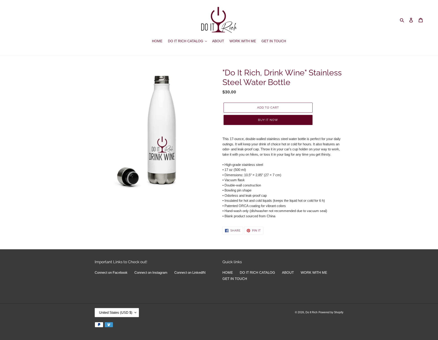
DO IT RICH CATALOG (257, 272)
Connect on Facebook (111, 272)
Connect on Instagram (150, 272)
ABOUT (288, 272)
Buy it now (268, 120)
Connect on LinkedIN (190, 272)
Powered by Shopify (330, 312)
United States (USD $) (115, 312)
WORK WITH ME (314, 272)
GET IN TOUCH (234, 279)
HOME (227, 272)
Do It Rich (311, 312)
